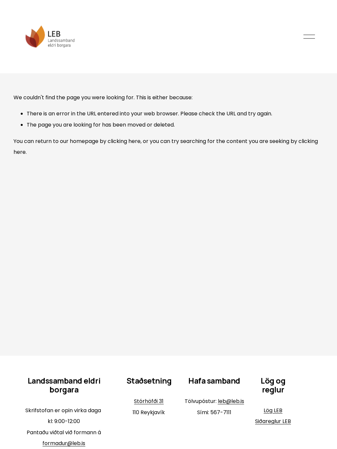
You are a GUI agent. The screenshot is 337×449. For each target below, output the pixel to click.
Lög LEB (273, 410)
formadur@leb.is (63, 443)
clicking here (124, 141)
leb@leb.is (231, 401)
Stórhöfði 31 (149, 401)
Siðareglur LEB (273, 421)
